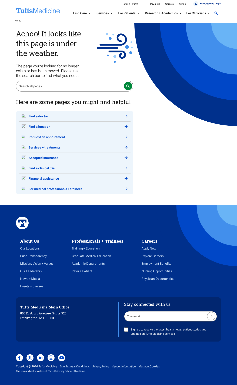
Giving (182, 3)
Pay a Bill (155, 3)
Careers (169, 3)
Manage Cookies (149, 366)
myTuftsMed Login (210, 3)
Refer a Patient (130, 3)
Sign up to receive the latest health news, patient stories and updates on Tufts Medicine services (168, 331)
